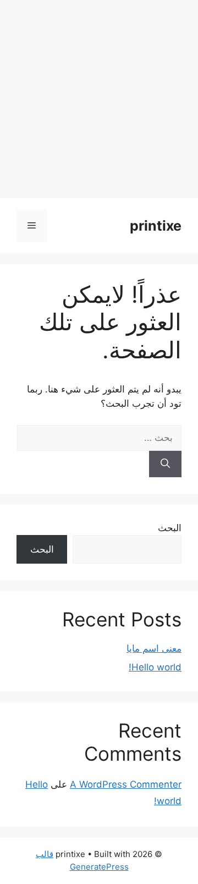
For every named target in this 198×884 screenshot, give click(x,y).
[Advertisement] (99, 99)
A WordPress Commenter (126, 784)
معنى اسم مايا (154, 648)
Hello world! (155, 667)
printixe (156, 225)
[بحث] (165, 464)
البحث (170, 527)
